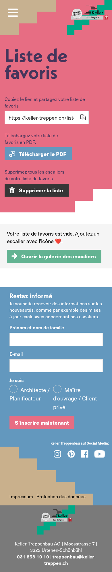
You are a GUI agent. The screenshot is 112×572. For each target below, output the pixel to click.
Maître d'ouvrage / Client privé (75, 398)
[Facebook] (85, 454)
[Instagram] (57, 454)
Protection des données (61, 496)
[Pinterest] (71, 454)
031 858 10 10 (33, 556)
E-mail (16, 354)
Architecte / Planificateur (29, 394)
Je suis (16, 380)
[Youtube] (100, 454)
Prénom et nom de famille (36, 327)
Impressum (21, 496)
